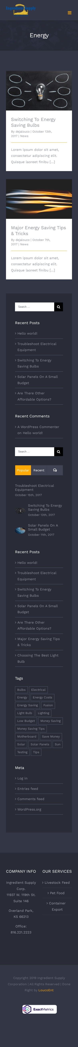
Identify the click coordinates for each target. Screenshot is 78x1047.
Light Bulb (24, 713)
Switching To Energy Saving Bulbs (39, 87)
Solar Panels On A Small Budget (43, 527)
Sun (57, 744)
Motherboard (26, 736)
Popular (23, 470)
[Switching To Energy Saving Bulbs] (20, 511)
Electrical (38, 690)
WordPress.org (29, 809)
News (24, 136)
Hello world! (27, 333)
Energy (22, 697)
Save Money (51, 736)
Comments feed (30, 799)
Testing (22, 752)
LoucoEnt (46, 990)
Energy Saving (27, 705)
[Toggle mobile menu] (70, 13)
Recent (38, 470)
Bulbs (21, 690)
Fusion (48, 705)
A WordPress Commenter (38, 427)
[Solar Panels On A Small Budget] (20, 530)
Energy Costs (42, 697)
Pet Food (57, 893)
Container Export (57, 906)
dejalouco (23, 131)
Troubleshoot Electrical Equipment (34, 488)
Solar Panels (40, 744)
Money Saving (50, 721)
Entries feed (27, 789)
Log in (22, 778)
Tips (36, 752)
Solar (21, 744)
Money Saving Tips (31, 728)
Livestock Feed (57, 883)
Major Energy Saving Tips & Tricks (39, 195)
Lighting (43, 713)
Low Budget (26, 721)
